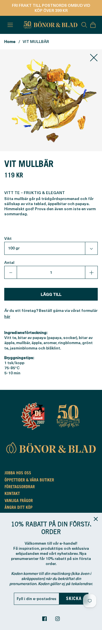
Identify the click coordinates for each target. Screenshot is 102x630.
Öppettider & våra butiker (29, 481)
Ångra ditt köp (19, 508)
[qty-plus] (91, 272)
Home (9, 41)
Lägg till (51, 294)
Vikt (8, 238)
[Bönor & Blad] (50, 25)
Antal (9, 262)
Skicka (74, 599)
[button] (51, 248)
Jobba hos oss (18, 473)
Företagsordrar (20, 487)
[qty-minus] (11, 272)
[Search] (84, 24)
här (7, 316)
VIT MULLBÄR (36, 41)
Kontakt (12, 494)
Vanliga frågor (19, 501)
